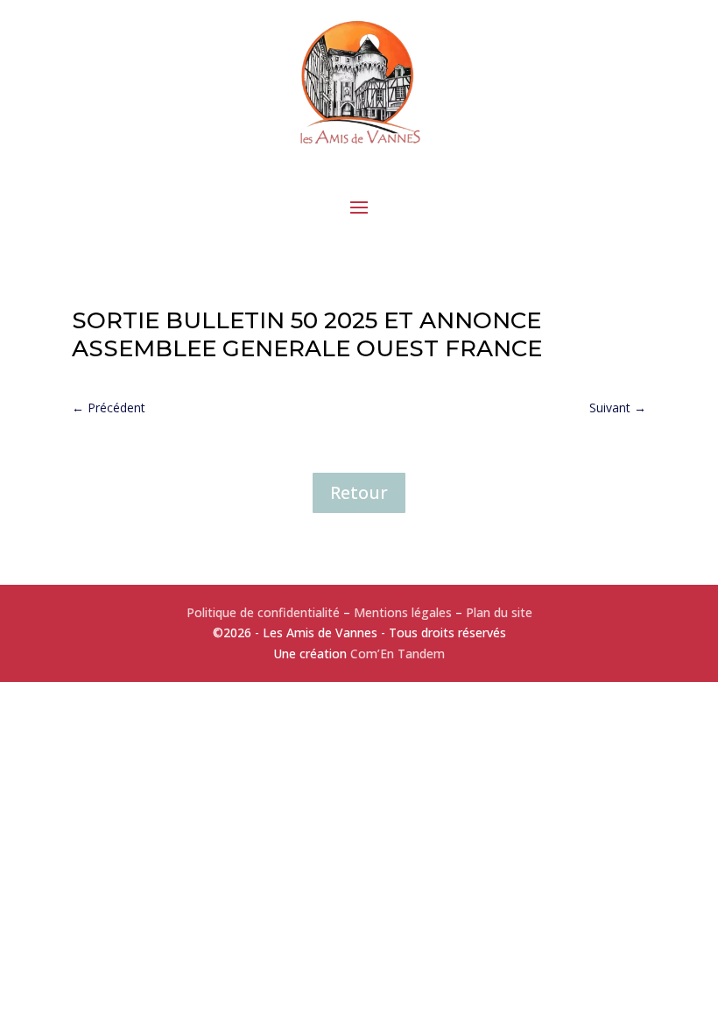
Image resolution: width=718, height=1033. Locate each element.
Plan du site (499, 612)
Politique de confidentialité (263, 612)
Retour (359, 492)
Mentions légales (403, 612)
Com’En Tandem (397, 653)
